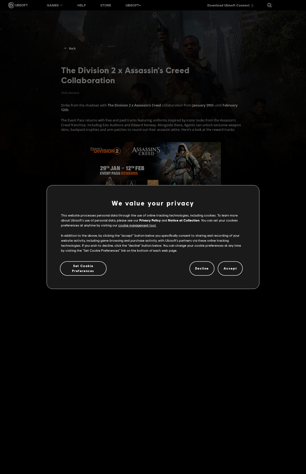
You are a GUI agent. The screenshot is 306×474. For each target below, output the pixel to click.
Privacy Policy (150, 220)
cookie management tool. (137, 225)
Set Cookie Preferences (83, 268)
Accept (230, 268)
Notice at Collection (183, 220)
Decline (202, 268)
